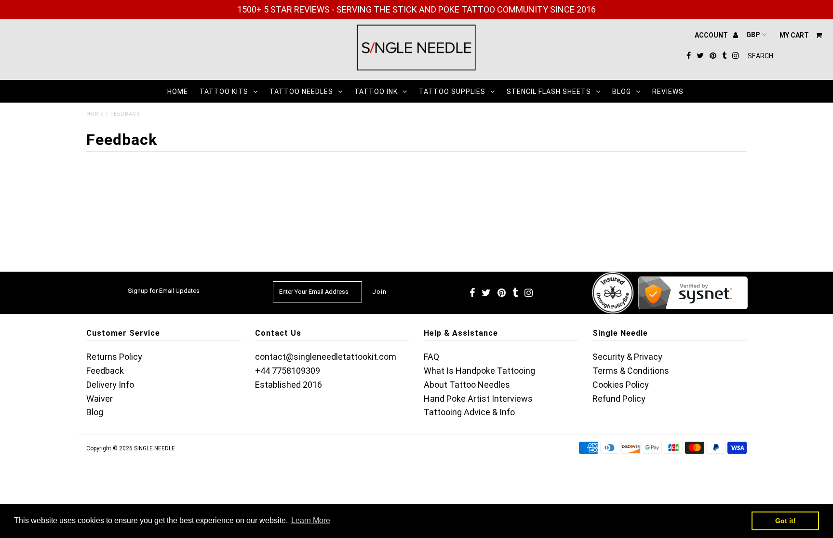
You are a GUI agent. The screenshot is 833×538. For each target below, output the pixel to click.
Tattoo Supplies (452, 91)
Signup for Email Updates (164, 290)
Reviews (668, 91)
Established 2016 (288, 385)
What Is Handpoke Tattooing (479, 371)
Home (177, 91)
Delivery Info (110, 385)
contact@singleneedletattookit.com (325, 357)
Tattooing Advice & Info (469, 412)
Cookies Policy (620, 385)
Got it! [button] (785, 521)
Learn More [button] (310, 520)
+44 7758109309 (287, 371)
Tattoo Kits (224, 91)
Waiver (99, 399)
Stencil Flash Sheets (549, 91)
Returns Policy (114, 357)
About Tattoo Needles (467, 385)
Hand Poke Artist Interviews (478, 399)
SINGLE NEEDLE (154, 448)
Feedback (105, 371)
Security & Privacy (627, 357)
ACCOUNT (712, 35)
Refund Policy (618, 399)
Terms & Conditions (630, 371)
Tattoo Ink (376, 91)
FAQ (431, 357)
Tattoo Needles (301, 91)
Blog (621, 91)
